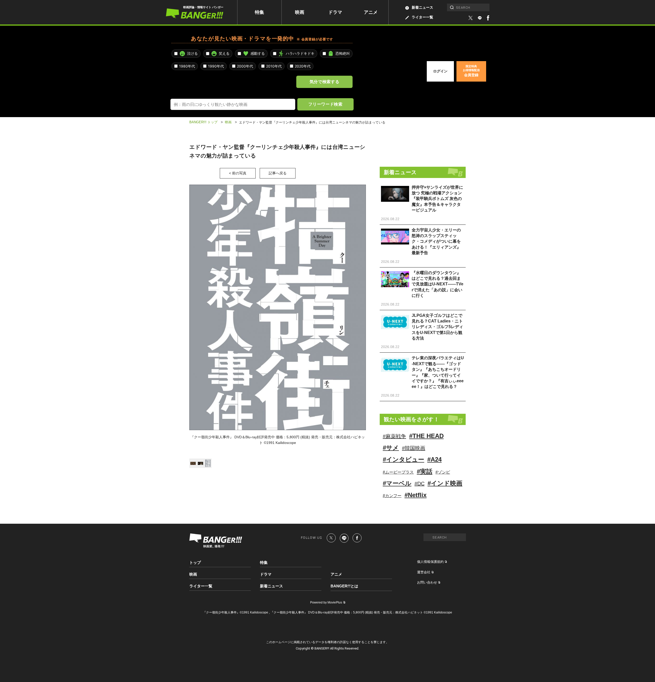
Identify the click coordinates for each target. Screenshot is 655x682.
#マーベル (397, 483)
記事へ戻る (278, 173)
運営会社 (423, 572)
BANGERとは (344, 586)
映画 (299, 12)
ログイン (440, 71)
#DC (419, 483)
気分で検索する (324, 81)
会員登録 (471, 71)
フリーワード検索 (325, 104)
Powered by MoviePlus (326, 602)
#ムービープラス (398, 472)
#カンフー (392, 496)
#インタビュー (403, 459)
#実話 (424, 471)
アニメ (371, 12)
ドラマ (335, 12)
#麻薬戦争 (394, 436)
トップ (195, 562)
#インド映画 (445, 483)
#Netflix (416, 494)
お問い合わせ (427, 582)
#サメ (391, 447)
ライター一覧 (422, 17)
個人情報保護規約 (430, 562)
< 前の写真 (237, 173)
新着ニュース (422, 7)
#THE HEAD (426, 435)
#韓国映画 (413, 448)
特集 (259, 12)
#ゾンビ (442, 472)
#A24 (434, 459)
